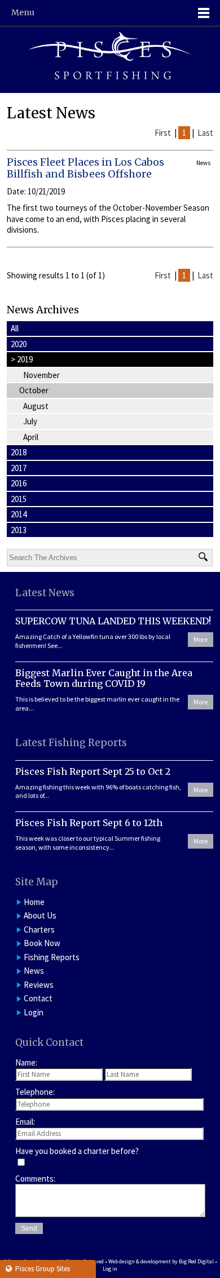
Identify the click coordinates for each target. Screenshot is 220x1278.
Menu (22, 12)
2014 (19, 514)
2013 (19, 530)
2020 (19, 344)
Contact (38, 998)
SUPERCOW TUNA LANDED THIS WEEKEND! (113, 621)
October (34, 390)
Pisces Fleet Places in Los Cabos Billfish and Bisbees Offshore (85, 168)
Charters (39, 929)
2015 (19, 499)
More (200, 639)
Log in (110, 1268)
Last (205, 132)
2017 (19, 468)
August (36, 406)
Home (34, 902)
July (30, 421)
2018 (19, 452)
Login (33, 1012)
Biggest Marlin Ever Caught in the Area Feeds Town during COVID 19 (103, 678)
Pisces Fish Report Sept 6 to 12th (88, 822)
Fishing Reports (52, 957)
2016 (19, 483)
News (34, 970)
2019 (22, 359)
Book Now (42, 943)
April (30, 437)
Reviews (39, 984)
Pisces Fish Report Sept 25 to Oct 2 (92, 771)
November (41, 375)
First (163, 132)
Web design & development (139, 1261)
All (15, 328)
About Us (40, 915)
